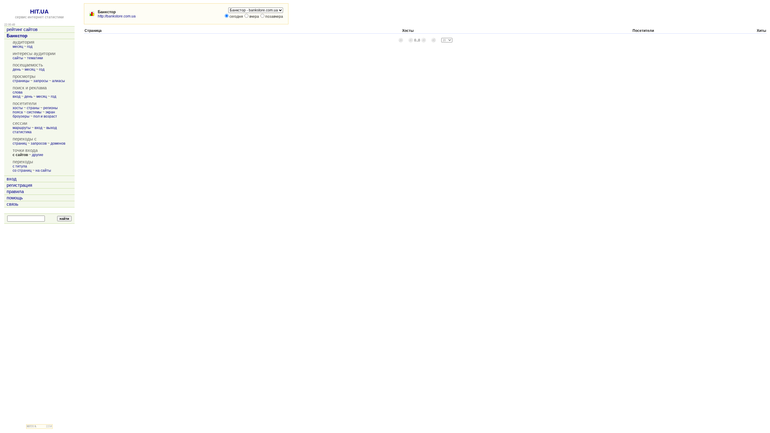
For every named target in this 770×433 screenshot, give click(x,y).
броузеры (21, 116)
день (17, 69)
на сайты (43, 170)
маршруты (22, 128)
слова (18, 92)
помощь (15, 197)
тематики (35, 58)
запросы (40, 81)
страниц (20, 143)
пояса (18, 112)
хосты (18, 108)
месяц (18, 47)
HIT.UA (39, 11)
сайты (18, 58)
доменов (58, 143)
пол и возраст (45, 116)
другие (37, 155)
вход (16, 96)
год (29, 47)
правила (15, 191)
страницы (21, 81)
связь (12, 204)
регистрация (19, 185)
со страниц (22, 170)
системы (34, 112)
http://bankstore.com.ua (117, 16)
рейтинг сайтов (22, 29)
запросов (39, 143)
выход (51, 128)
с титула (20, 166)
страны (33, 108)
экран (50, 112)
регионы (50, 108)
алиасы (58, 81)
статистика (22, 132)
